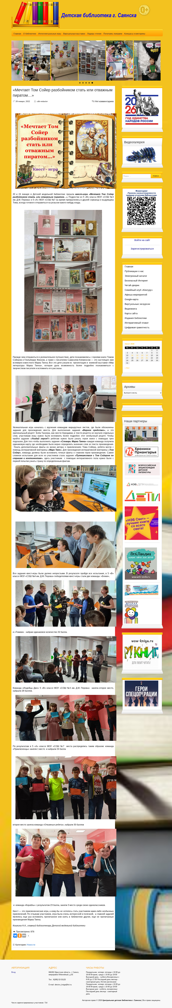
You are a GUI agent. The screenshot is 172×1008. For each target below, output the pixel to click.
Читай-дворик (132, 285)
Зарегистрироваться (142, 248)
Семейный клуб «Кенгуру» (139, 290)
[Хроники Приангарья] (141, 452)
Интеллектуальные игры (49, 34)
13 (142, 355)
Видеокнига (131, 308)
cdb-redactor (42, 101)
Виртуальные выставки (74, 34)
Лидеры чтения (94, 34)
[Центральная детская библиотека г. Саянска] (76, 15)
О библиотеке (29, 34)
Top (165, 1001)
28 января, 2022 (23, 101)
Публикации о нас (134, 271)
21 (147, 358)
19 (137, 358)
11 (132, 355)
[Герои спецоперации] (141, 693)
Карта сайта (131, 313)
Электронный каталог (136, 276)
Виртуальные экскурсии (137, 304)
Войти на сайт (142, 240)
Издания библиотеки (136, 318)
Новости (31, 945)
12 (137, 355)
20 (142, 358)
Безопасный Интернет (136, 280)
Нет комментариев (104, 101)
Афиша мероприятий (136, 294)
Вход (13, 972)
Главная (17, 34)
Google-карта (131, 299)
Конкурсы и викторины (134, 34)
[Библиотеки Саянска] (141, 434)
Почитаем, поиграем (112, 34)
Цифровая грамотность (137, 327)
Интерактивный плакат (137, 323)
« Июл (127, 368)
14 (147, 355)
